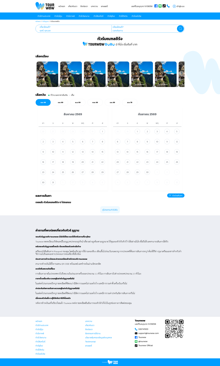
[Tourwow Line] (161, 6)
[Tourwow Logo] (45, 6)
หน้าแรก (61, 6)
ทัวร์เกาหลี (70, 16)
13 (83, 151)
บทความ (94, 6)
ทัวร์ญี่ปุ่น (58, 16)
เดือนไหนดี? (118, 27)
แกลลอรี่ (104, 6)
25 (63, 172)
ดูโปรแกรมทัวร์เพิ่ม (110, 209)
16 (43, 162)
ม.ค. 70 (129, 102)
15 (102, 151)
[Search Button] (180, 28)
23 (43, 172)
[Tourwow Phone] (169, 6)
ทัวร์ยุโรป (111, 16)
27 (53, 131)
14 (92, 151)
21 (92, 162)
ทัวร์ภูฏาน (45, 21)
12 (73, 151)
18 (63, 162)
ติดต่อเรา (84, 6)
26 (43, 131)
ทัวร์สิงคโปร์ (98, 16)
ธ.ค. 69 (112, 102)
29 (73, 131)
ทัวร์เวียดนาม (84, 16)
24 (53, 172)
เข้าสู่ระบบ (180, 6)
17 (53, 162)
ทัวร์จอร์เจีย (136, 16)
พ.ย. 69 (95, 102)
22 (102, 162)
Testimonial (90, 341)
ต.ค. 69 (77, 102)
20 (82, 162)
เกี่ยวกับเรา (72, 6)
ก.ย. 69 (60, 102)
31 (92, 131)
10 (53, 151)
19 (73, 162)
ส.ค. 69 (43, 102)
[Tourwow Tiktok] (165, 6)
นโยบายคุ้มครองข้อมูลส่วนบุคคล (98, 337)
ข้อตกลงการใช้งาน (93, 333)
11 (63, 151)
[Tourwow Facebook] (156, 6)
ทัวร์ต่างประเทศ (44, 16)
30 (82, 131)
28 (63, 131)
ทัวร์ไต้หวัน (123, 16)
